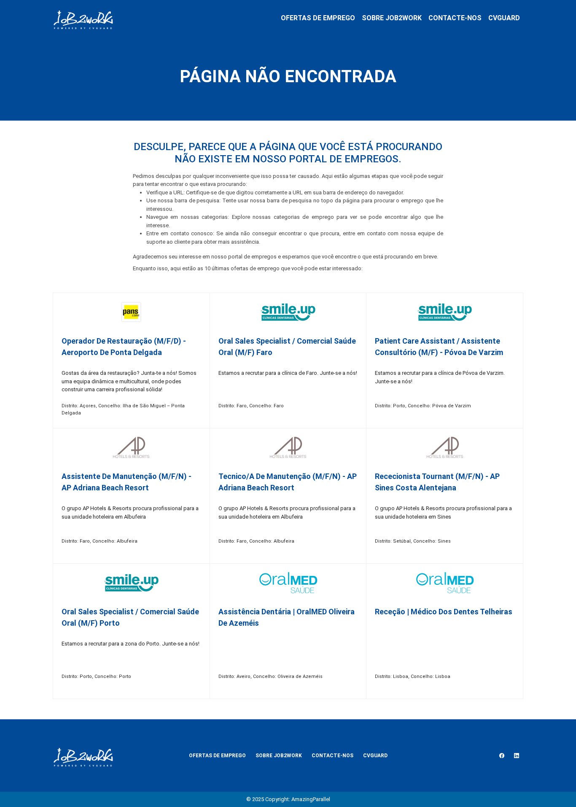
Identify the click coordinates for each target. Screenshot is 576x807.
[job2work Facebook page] (501, 756)
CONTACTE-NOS (455, 18)
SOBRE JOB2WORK (392, 18)
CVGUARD (504, 18)
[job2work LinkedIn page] (516, 756)
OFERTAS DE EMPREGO (318, 18)
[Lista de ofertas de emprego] (83, 18)
